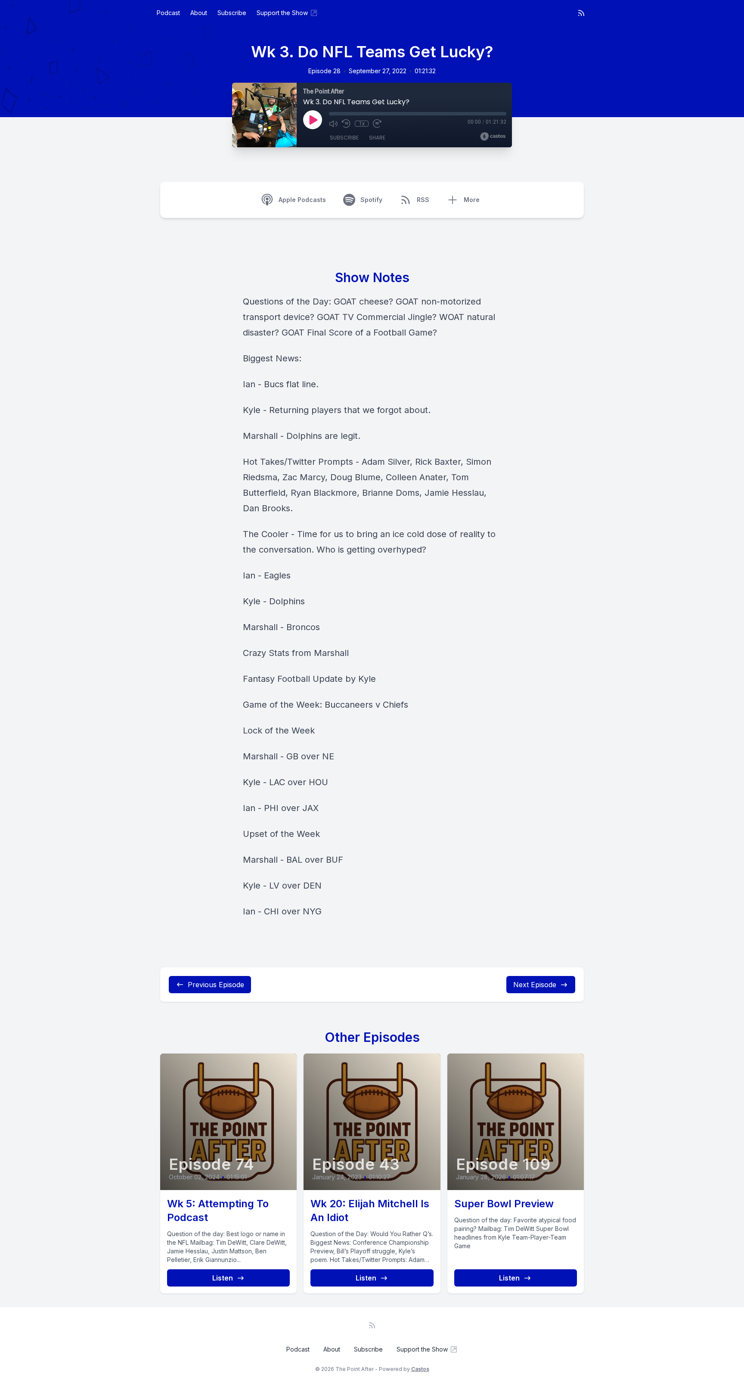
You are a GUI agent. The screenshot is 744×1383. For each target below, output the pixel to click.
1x (362, 124)
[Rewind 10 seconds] (346, 123)
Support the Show (282, 12)
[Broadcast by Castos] (492, 136)
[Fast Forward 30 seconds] (377, 123)
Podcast (168, 12)
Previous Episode (216, 984)
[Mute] (333, 123)
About (198, 12)
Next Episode (534, 984)
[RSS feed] (581, 13)
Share (377, 137)
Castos (420, 1369)
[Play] (312, 119)
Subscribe (231, 12)
